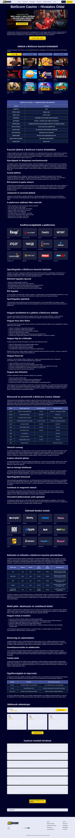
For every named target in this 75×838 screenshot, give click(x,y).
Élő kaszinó (29, 54)
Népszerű (13, 54)
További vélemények (37, 732)
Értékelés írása (61, 709)
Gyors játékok (44, 54)
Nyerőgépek (59, 54)
